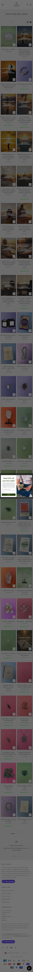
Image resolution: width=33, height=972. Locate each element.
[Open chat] (29, 968)
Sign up (8, 494)
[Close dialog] (31, 476)
